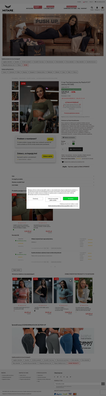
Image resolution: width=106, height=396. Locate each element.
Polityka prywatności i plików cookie (69, 204)
